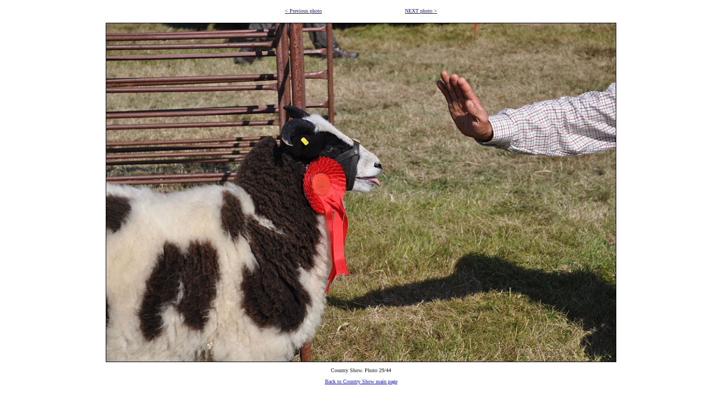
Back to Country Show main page (361, 381)
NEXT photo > (421, 11)
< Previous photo (303, 11)
